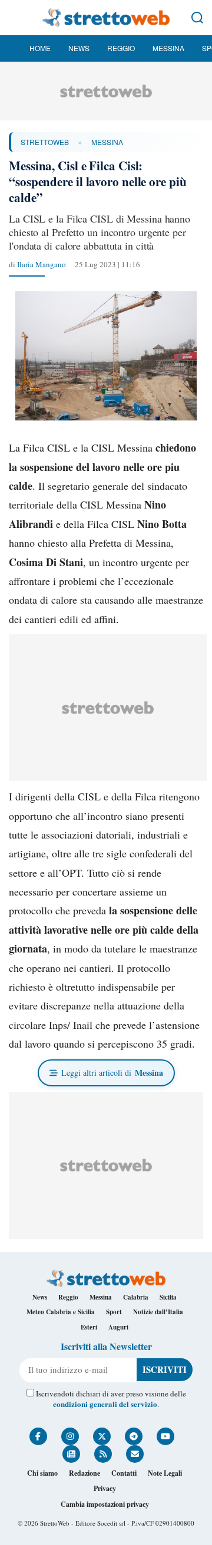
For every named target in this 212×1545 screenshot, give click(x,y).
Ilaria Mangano (41, 264)
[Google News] (71, 1454)
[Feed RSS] (103, 1454)
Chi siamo (42, 1473)
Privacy (105, 1488)
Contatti (124, 1473)
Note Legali (165, 1473)
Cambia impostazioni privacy (105, 1504)
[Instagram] (70, 1436)
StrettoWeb (45, 142)
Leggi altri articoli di (112, 1072)
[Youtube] (165, 1436)
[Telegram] (134, 1436)
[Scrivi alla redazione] (135, 1454)
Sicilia (168, 1297)
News (79, 48)
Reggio (121, 48)
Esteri (89, 1327)
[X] (102, 1436)
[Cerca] (197, 17)
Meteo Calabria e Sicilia (60, 1312)
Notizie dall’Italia (158, 1312)
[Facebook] (38, 1436)
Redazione (84, 1473)
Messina (168, 48)
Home (40, 48)
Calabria (135, 1297)
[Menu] (14, 17)
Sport (114, 1312)
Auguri (118, 1327)
